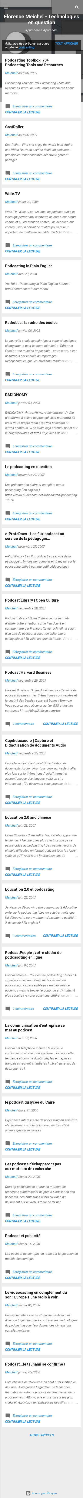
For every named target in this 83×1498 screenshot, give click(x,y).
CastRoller (14, 127)
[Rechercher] (77, 7)
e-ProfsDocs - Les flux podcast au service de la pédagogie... (34, 536)
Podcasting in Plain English (29, 266)
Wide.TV (12, 193)
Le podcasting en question (28, 466)
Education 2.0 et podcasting (29, 889)
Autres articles (42, 1435)
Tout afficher (66, 43)
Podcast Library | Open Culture (32, 600)
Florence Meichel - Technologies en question (41, 19)
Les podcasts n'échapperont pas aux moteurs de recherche (33, 1166)
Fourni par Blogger (44, 1493)
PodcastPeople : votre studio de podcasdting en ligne (33, 954)
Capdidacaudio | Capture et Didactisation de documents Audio (35, 742)
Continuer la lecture (22, 112)
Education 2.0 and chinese (28, 817)
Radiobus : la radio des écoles (31, 322)
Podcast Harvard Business (28, 672)
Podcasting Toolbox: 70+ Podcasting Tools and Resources (34, 62)
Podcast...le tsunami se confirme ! (35, 1364)
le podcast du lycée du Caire (30, 1102)
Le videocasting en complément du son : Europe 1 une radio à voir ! (36, 1294)
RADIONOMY (16, 394)
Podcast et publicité (22, 1236)
